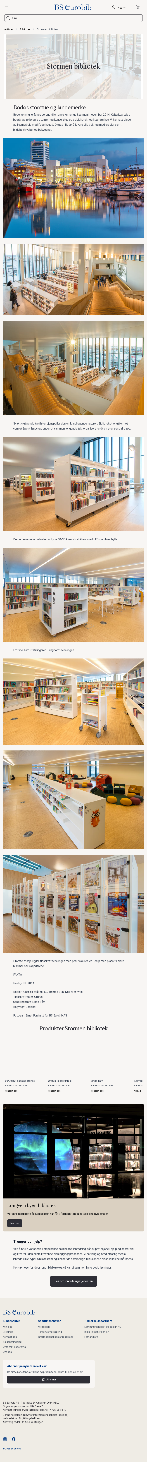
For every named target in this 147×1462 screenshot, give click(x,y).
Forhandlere (91, 1336)
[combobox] (73, 18)
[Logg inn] (119, 7)
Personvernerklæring (50, 1331)
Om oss (7, 1351)
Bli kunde (8, 1331)
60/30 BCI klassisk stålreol (20, 1080)
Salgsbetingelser (12, 1341)
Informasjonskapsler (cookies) (55, 1336)
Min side (7, 1326)
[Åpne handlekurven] (138, 7)
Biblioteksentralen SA (96, 1331)
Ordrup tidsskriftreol (60, 1080)
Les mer (14, 1223)
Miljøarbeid (44, 1326)
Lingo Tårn (97, 1080)
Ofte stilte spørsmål (14, 1346)
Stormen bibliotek (47, 29)
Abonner (51, 1379)
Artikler (8, 29)
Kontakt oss (10, 1336)
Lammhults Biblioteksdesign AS (102, 1326)
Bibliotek (25, 29)
